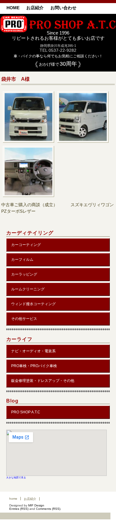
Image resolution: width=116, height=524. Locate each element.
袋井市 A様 (15, 79)
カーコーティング (26, 245)
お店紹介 (35, 7)
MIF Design (36, 505)
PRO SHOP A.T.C (25, 412)
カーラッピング (24, 274)
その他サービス (24, 319)
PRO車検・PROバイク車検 (34, 366)
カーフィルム (22, 259)
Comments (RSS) (48, 508)
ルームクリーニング (28, 289)
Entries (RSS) (18, 508)
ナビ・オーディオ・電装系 (33, 351)
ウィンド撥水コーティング (33, 304)
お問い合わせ (63, 7)
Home (12, 7)
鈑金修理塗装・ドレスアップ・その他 (42, 381)
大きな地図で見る (16, 477)
